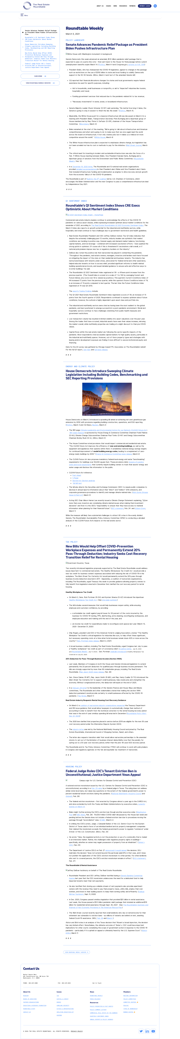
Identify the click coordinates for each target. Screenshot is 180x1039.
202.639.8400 (33, 983)
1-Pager (75, 478)
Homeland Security (63, 1005)
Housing (59, 1015)
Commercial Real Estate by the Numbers (103, 1013)
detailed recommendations (86, 169)
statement (139, 858)
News (115, 6)
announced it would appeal (116, 850)
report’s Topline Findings (82, 291)
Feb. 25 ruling (97, 788)
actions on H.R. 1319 (136, 65)
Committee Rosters (130, 1002)
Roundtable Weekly (80, 652)
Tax (58, 995)
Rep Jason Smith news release (92, 672)
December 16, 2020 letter (82, 167)
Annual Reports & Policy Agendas (101, 1019)
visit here (87, 350)
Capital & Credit (63, 999)
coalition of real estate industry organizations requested (102, 705)
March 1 (110, 918)
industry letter (78, 729)
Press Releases (95, 999)
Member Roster (128, 1012)
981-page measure (77, 433)
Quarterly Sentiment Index (99, 1016)
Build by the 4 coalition (96, 179)
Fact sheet (76, 475)
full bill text (77, 483)
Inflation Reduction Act (65, 1012)
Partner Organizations (31, 1002)
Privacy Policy (77, 1031)
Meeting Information (130, 995)
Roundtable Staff (29, 1008)
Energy (59, 1002)
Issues (108, 6)
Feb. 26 (100, 918)
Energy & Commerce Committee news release (114, 454)
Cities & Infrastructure (65, 1008)
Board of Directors (30, 999)
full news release (101, 350)
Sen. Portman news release (88, 641)
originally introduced (118, 652)
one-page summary (109, 600)
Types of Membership (130, 1008)
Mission (25, 995)
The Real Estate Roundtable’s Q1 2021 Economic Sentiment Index (117, 225)
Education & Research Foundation (34, 1005)
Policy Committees (129, 999)
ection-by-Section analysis (84, 481)
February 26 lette (79, 688)
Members (132, 6)
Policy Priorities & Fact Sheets (101, 1006)
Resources (123, 6)
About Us (100, 6)
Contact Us (27, 1012)
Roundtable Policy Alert (136, 713)
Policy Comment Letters (98, 1009)
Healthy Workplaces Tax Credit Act (83, 600)
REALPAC (126, 1005)
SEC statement (117, 508)
